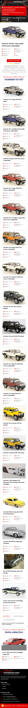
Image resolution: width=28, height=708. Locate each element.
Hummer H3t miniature (8, 11)
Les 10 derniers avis (8, 620)
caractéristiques (18, 616)
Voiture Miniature (8, 7)
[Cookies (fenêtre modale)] (2, 705)
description (6, 616)
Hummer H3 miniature (9, 9)
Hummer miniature (20, 7)
